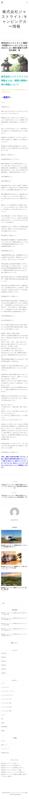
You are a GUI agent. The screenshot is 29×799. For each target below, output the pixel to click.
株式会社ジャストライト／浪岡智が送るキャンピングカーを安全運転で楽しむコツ (14, 635)
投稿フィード (4, 745)
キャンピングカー (5, 687)
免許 (2, 718)
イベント (3, 683)
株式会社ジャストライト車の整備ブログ (11, 765)
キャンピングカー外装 (6, 707)
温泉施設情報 (4, 726)
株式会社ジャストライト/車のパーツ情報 (11, 770)
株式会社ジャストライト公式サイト (9, 763)
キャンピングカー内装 (6, 703)
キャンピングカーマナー (6, 699)
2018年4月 (3, 665)
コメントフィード (5, 748)
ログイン (3, 741)
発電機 (2, 730)
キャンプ (3, 715)
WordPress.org (5, 752)
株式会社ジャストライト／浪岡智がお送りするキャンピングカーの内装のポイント (14, 629)
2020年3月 (3, 653)
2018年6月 (3, 657)
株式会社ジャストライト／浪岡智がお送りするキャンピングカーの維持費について (14, 618)
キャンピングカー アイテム (7, 691)
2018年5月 (3, 661)
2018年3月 (3, 669)
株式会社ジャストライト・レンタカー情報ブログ (13, 772)
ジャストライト (14, 520)
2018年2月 (3, 673)
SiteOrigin (17, 794)
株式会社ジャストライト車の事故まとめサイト (12, 767)
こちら (13, 154)
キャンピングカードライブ (19, 40)
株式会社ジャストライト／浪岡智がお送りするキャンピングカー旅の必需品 (14, 624)
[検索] (26, 602)
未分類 (2, 722)
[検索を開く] (27, 2)
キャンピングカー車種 (6, 711)
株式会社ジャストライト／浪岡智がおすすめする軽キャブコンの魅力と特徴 (14, 613)
